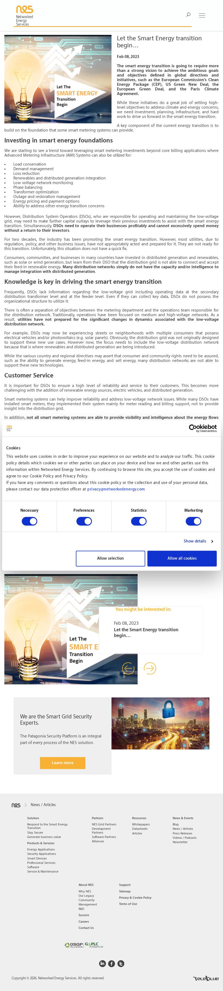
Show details (195, 541)
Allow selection (110, 558)
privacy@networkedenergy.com (116, 489)
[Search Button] (188, 15)
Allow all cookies (182, 558)
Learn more (62, 763)
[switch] (84, 521)
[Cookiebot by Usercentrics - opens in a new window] (193, 428)
